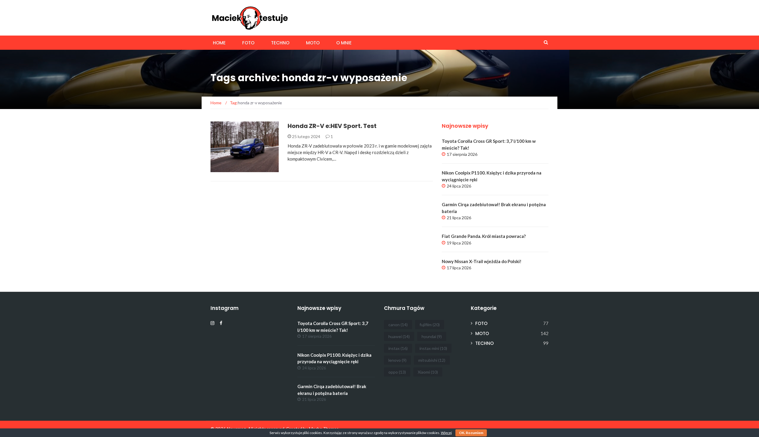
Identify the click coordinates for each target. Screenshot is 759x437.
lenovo (397, 360)
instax (398, 348)
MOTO (313, 43)
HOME (219, 43)
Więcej (446, 432)
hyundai (432, 336)
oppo (397, 371)
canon (398, 324)
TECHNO (280, 43)
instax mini (433, 348)
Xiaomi (428, 371)
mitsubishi (431, 360)
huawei (399, 336)
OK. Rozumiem (471, 432)
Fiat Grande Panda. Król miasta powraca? (484, 236)
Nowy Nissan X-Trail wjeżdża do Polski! (482, 261)
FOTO (248, 43)
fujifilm (430, 324)
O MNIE (344, 43)
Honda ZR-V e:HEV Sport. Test (332, 126)
